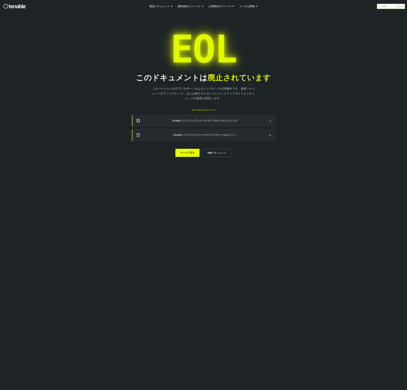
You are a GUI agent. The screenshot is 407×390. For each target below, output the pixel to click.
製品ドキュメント (159, 6)
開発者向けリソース (189, 6)
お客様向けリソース (220, 6)
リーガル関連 (247, 6)
